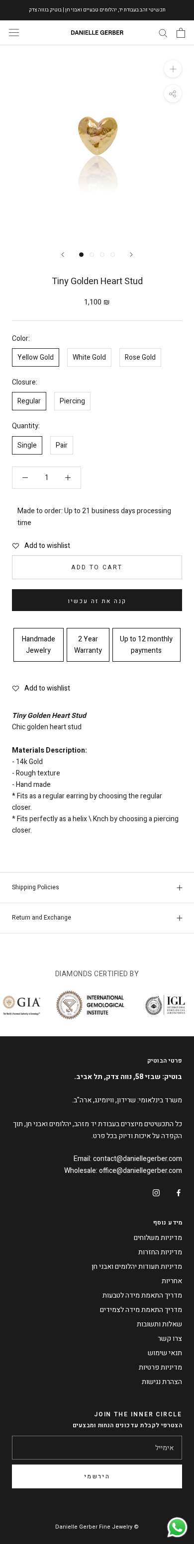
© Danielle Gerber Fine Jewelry (97, 1527)
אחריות (172, 1281)
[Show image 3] (102, 254)
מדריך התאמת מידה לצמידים (141, 1310)
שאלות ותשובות (159, 1324)
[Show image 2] (92, 254)
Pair (62, 445)
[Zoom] (173, 68)
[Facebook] (178, 1192)
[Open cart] (181, 33)
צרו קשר (170, 1338)
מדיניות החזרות (160, 1252)
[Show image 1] (81, 254)
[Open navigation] (14, 32)
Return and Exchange (41, 917)
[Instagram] (156, 1192)
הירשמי (97, 1476)
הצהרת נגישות (162, 1382)
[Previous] (62, 254)
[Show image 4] (112, 254)
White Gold (89, 357)
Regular (29, 401)
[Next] (131, 254)
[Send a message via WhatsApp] (177, 1527)
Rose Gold (140, 357)
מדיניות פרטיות (160, 1367)
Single (27, 445)
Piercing (72, 401)
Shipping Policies (35, 887)
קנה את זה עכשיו (97, 601)
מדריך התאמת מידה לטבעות (142, 1295)
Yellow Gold (35, 357)
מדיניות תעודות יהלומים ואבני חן (137, 1266)
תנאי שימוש (165, 1353)
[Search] (163, 32)
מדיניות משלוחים (158, 1238)
